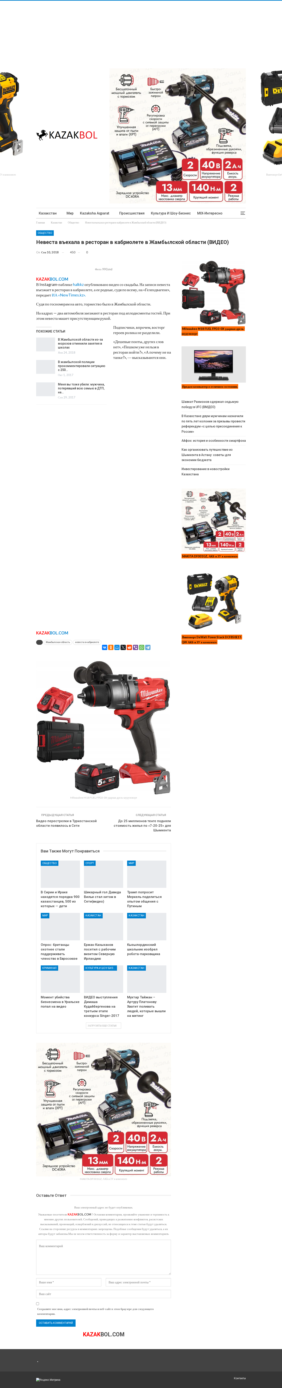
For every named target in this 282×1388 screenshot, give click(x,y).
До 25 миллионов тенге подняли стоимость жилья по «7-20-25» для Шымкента (142, 825)
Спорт (89, 863)
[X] (123, 647)
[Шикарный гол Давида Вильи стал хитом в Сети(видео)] (103, 874)
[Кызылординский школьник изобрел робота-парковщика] (146, 926)
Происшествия (132, 213)
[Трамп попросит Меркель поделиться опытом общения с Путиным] (146, 874)
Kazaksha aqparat (94, 213)
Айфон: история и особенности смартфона (214, 440)
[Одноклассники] (110, 647)
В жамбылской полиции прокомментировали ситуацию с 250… (81, 366)
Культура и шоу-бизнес (171, 213)
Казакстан (48, 213)
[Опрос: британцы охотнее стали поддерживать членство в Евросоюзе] (60, 926)
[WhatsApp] (141, 647)
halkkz (78, 284)
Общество (45, 232)
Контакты (240, 1378)
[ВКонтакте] (104, 647)
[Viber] (135, 647)
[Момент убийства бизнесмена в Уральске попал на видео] (60, 979)
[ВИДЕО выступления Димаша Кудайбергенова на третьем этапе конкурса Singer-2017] (103, 979)
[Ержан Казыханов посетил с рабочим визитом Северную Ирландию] (103, 926)
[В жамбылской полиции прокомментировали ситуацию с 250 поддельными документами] (45, 367)
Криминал (49, 968)
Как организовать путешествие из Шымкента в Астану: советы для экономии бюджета (207, 455)
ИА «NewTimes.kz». (69, 294)
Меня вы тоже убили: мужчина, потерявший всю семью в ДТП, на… (81, 388)
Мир (70, 213)
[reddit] (129, 647)
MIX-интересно (210, 213)
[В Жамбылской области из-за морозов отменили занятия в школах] (45, 345)
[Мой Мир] (117, 647)
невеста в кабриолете (87, 642)
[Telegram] (147, 647)
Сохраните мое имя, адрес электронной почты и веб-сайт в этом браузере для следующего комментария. (95, 1311)
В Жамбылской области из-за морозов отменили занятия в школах (80, 343)
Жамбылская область (58, 642)
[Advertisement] (132, 31)
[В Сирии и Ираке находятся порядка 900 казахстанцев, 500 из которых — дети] (60, 874)
